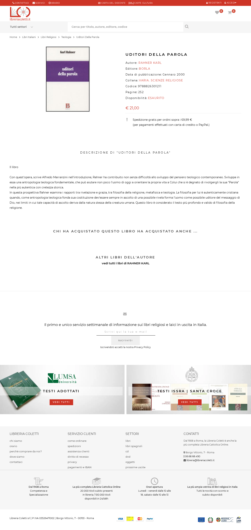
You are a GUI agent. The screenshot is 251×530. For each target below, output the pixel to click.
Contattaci (22, 3)
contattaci (16, 461)
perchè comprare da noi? (26, 451)
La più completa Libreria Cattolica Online (96, 486)
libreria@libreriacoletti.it (200, 460)
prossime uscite (136, 467)
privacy (72, 461)
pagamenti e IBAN (80, 467)
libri (128, 440)
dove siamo (17, 456)
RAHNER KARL (138, 263)
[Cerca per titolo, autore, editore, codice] (212, 26)
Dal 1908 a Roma (39, 486)
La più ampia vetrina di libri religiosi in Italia (212, 486)
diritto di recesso (78, 456)
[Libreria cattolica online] (20, 14)
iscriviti (125, 340)
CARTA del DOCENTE (113, 3)
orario (55, 3)
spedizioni (74, 446)
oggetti (130, 461)
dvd (128, 456)
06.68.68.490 (192, 456)
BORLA (144, 68)
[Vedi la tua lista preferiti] (217, 13)
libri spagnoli (134, 446)
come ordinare (77, 440)
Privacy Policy (142, 347)
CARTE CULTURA (143, 3)
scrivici (40, 3)
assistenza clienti (78, 451)
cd (127, 451)
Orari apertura (154, 486)
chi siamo (16, 440)
